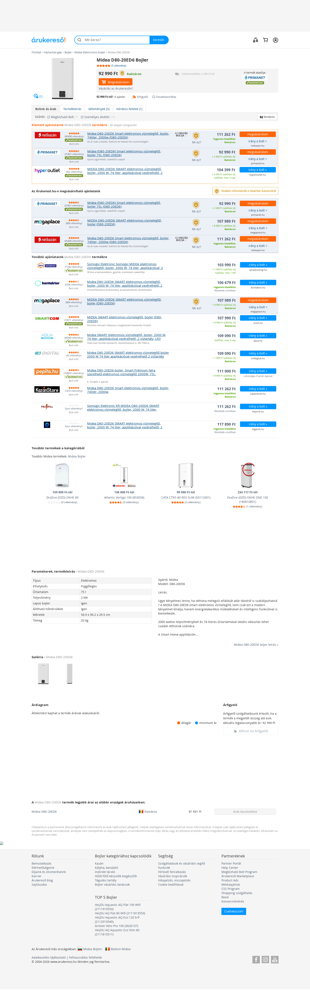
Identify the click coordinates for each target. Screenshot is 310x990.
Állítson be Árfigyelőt (253, 731)
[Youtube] (274, 959)
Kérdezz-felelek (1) (129, 109)
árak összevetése (245, 812)
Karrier (37, 876)
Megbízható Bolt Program (239, 872)
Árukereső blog (42, 880)
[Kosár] (265, 40)
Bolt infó (74, 144)
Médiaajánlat (230, 884)
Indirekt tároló (105, 872)
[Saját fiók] (275, 40)
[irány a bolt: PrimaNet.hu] (254, 77)
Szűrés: (40, 116)
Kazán (99, 863)
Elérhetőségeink (43, 868)
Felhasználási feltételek (85, 957)
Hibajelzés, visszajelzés (174, 880)
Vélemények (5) (98, 109)
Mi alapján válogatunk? (123, 125)
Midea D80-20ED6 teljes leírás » (256, 645)
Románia (150, 811)
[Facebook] (256, 959)
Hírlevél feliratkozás (172, 872)
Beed (225, 897)
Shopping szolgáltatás (236, 893)
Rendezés (269, 116)
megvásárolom (257, 134)
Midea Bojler (77, 456)
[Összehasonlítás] (256, 40)
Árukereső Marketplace (237, 876)
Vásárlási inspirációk (172, 876)
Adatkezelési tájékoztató (49, 957)
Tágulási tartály (105, 880)
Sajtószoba (39, 884)
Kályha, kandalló (106, 868)
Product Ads (230, 880)
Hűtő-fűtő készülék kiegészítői (116, 876)
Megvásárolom (118, 82)
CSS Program (230, 889)
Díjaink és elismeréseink (49, 872)
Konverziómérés (232, 901)
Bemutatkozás (41, 863)
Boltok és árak (45, 109)
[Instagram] (265, 959)
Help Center (229, 868)
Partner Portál (231, 863)
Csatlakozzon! (233, 911)
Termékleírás (72, 109)
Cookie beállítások (170, 884)
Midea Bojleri (92, 949)
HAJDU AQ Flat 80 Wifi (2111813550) (120, 913)
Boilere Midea (121, 949)
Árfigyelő (142, 97)
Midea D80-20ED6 (44, 812)
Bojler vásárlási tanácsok (112, 884)
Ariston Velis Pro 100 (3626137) (116, 926)
